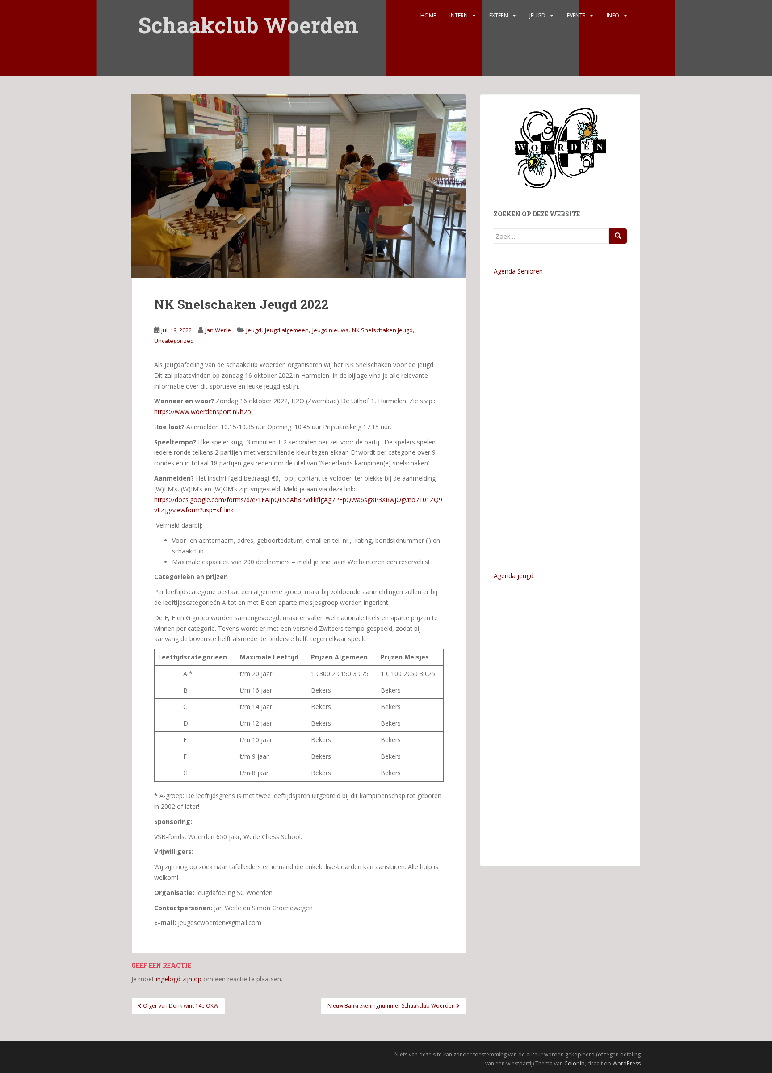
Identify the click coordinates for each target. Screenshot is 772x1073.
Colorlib (574, 1063)
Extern (498, 15)
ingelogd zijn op (178, 979)
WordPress (627, 1063)
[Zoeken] (618, 236)
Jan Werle (218, 330)
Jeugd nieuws (330, 330)
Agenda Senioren (518, 271)
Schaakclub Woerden (248, 19)
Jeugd (537, 15)
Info (613, 15)
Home (428, 15)
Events (576, 15)
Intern (458, 15)
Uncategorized (174, 341)
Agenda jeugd (513, 575)
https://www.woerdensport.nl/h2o (202, 411)
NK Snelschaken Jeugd (382, 330)
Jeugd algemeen (287, 330)
